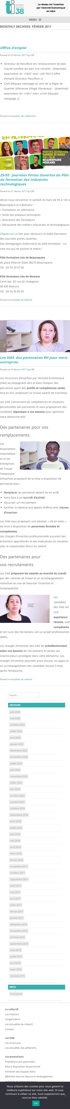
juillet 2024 (16, 763)
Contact (9, 1029)
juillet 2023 (16, 782)
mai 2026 (15, 718)
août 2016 (15, 950)
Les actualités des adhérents (20, 1047)
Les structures (13, 1043)
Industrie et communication (20, 1081)
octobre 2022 (17, 795)
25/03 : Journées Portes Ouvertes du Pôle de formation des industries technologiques (34, 179)
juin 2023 (15, 789)
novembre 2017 (18, 866)
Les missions (12, 1014)
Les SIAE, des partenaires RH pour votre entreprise (33, 359)
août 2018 (15, 821)
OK (36, 1103)
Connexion (16, 994)
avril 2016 (15, 963)
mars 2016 (15, 969)
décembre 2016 (18, 924)
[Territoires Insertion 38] (14, 13)
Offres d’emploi (13, 47)
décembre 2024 (18, 750)
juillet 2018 (16, 828)
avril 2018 (15, 847)
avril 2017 (15, 898)
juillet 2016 (16, 956)
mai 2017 (15, 892)
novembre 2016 (18, 930)
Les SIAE (10, 1038)
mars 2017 (15, 905)
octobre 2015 (17, 976)
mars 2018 (15, 853)
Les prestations (14, 1056)
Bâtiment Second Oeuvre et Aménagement (29, 1076)
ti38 (32, 55)
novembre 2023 (18, 776)
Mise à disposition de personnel (22, 1066)
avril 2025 (15, 737)
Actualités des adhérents (23, 116)
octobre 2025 (17, 724)
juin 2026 (15, 712)
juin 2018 (15, 834)
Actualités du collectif (21, 299)
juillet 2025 (16, 731)
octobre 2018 (17, 808)
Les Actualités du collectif (19, 1024)
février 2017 (16, 911)
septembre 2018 (19, 815)
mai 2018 (15, 840)
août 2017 (15, 885)
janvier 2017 (16, 918)
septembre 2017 (19, 879)
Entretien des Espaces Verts (20, 1071)
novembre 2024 (18, 757)
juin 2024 (15, 769)
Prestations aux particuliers (20, 1061)
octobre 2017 (17, 872)
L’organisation (12, 1019)
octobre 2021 (17, 802)
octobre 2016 (17, 937)
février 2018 (16, 860)
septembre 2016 (19, 943)
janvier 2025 (16, 744)
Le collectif (11, 1009)
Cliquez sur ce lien (12, 234)
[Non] (65, 1095)
